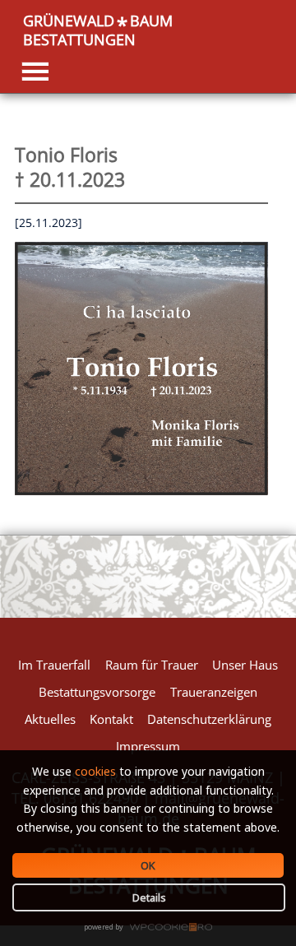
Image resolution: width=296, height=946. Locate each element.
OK (148, 865)
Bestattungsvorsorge (97, 692)
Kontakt (111, 719)
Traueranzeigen (213, 692)
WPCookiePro (152, 928)
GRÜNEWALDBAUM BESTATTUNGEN (98, 30)
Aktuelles (50, 719)
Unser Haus (245, 664)
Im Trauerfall (54, 664)
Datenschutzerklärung (209, 719)
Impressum (148, 746)
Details (149, 897)
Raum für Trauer (151, 664)
